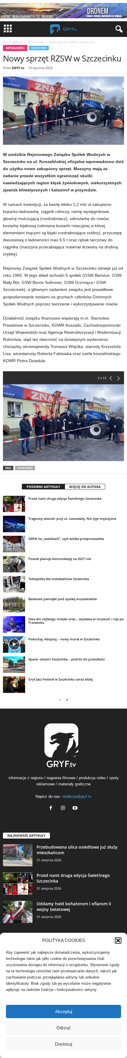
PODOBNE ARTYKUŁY (43, 486)
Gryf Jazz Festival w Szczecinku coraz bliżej (60, 679)
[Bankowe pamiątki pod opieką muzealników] (14, 604)
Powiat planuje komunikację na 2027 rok (59, 558)
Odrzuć (63, 1027)
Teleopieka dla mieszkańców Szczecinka (58, 579)
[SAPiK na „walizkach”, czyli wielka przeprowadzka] (14, 544)
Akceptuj (63, 1011)
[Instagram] (64, 808)
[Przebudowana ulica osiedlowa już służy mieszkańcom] (17, 855)
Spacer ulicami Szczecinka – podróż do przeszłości (66, 659)
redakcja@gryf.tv (77, 796)
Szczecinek (36, 42)
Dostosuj (63, 1043)
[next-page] (67, 699)
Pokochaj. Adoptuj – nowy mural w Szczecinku (64, 639)
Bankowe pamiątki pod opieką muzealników (62, 599)
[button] (118, 940)
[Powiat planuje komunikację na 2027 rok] (14, 564)
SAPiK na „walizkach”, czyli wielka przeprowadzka (66, 538)
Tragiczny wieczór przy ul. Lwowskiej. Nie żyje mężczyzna (72, 518)
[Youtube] (75, 808)
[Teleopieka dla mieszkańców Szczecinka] (14, 584)
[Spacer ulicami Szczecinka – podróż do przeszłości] (14, 664)
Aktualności (15, 48)
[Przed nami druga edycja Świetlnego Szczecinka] (14, 504)
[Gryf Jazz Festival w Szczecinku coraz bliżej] (14, 684)
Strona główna (13, 42)
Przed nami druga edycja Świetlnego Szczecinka (64, 498)
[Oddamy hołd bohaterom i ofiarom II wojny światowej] (17, 912)
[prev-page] (60, 699)
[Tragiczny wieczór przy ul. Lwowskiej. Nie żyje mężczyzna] (14, 524)
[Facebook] (52, 808)
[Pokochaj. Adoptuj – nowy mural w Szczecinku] (14, 644)
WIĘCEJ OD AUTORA (85, 486)
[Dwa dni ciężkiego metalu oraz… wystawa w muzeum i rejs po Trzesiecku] (14, 624)
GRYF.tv (18, 68)
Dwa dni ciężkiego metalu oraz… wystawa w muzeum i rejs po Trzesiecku (76, 621)
